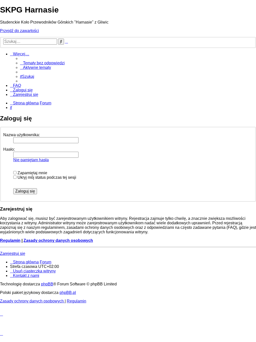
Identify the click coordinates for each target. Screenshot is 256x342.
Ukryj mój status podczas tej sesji (46, 177)
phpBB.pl (68, 292)
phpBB (47, 284)
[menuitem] (42, 63)
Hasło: (9, 149)
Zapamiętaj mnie (31, 173)
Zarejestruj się (12, 253)
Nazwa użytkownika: (21, 135)
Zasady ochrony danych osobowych (58, 240)
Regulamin (10, 240)
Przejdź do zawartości (19, 31)
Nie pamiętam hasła (31, 160)
